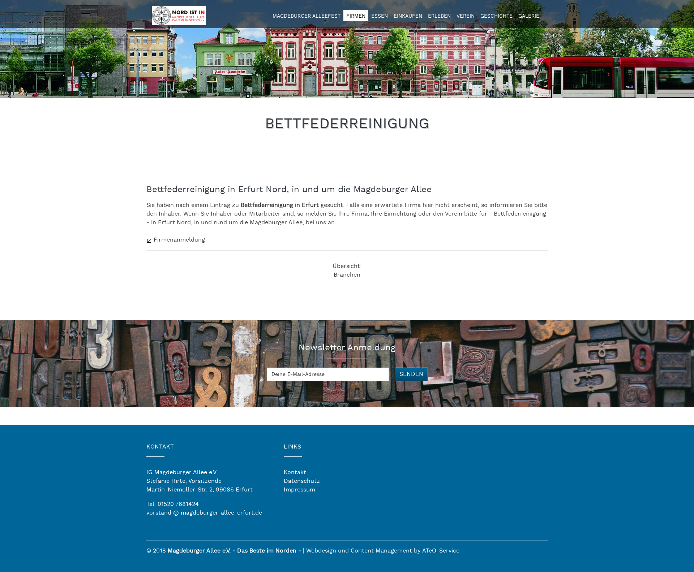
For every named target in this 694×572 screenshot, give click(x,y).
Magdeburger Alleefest (306, 16)
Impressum (299, 490)
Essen (379, 16)
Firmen (355, 16)
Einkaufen (408, 16)
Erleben (439, 16)
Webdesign (321, 551)
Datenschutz (302, 481)
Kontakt (295, 472)
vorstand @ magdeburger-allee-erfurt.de (204, 513)
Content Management (381, 551)
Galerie (528, 16)
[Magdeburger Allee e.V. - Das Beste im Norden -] (179, 14)
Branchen (347, 275)
